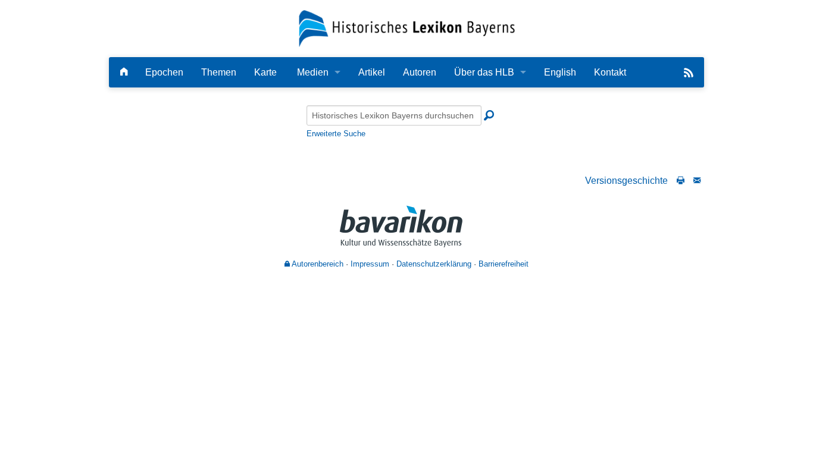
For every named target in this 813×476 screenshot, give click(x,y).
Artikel (371, 72)
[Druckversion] (680, 181)
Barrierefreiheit (504, 263)
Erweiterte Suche (336, 133)
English (560, 72)
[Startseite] (406, 28)
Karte (265, 72)
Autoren (419, 72)
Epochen (164, 72)
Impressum (370, 263)
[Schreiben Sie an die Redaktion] (697, 181)
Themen (218, 72)
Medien (313, 72)
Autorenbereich (316, 263)
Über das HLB (484, 72)
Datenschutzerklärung (433, 263)
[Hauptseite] (123, 72)
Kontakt (610, 72)
